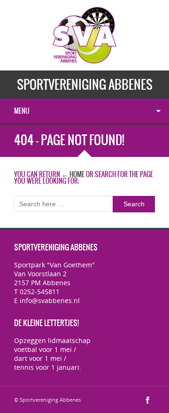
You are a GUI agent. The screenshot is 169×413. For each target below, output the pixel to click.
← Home (72, 174)
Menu (22, 111)
